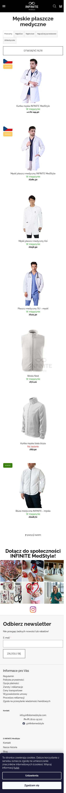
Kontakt (7, 743)
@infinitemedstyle (35, 723)
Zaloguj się (14, 653)
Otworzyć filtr (33, 51)
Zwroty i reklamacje (13, 687)
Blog (5, 751)
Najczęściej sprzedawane (46, 34)
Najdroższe (30, 34)
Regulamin (8, 676)
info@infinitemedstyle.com (33, 715)
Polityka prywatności (13, 680)
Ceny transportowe (12, 690)
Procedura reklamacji (13, 697)
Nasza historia (10, 747)
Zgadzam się (31, 785)
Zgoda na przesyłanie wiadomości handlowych (26, 701)
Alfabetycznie (9, 40)
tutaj (16, 767)
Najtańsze (19, 34)
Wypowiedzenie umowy (15, 694)
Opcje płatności (11, 683)
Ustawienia (31, 775)
